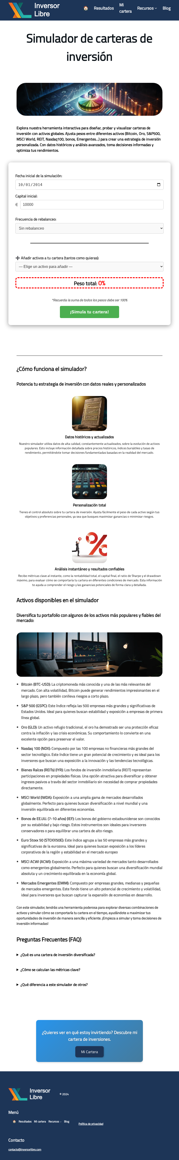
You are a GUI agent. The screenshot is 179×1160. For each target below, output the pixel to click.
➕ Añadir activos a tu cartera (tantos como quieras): (57, 258)
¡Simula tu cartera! (89, 311)
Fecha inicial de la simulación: (38, 176)
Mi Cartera (89, 1052)
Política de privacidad (91, 1123)
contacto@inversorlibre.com (24, 1149)
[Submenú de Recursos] (156, 8)
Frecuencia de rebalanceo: (35, 219)
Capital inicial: (26, 196)
